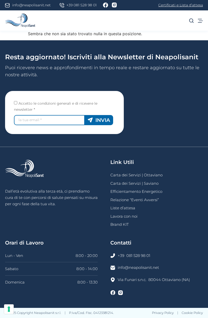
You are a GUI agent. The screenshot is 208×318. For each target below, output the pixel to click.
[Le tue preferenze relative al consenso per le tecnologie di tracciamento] (9, 309)
